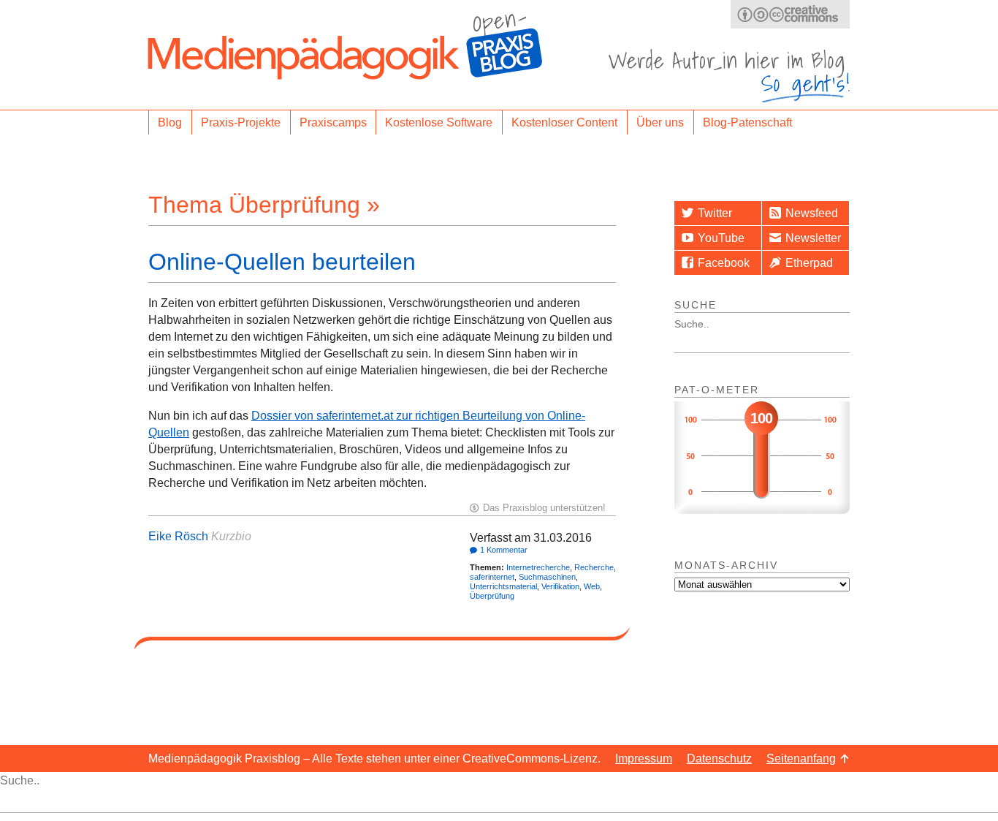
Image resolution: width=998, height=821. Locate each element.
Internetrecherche (538, 567)
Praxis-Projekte (241, 122)
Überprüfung (492, 595)
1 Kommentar (503, 549)
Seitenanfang (801, 758)
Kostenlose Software (438, 122)
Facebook (724, 263)
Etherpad (809, 263)
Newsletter (813, 238)
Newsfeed (811, 213)
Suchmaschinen (547, 576)
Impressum (643, 758)
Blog (170, 122)
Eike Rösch (178, 536)
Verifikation (560, 586)
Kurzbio (231, 536)
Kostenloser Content (564, 122)
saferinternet (492, 576)
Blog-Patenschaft (747, 122)
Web (592, 586)
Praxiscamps (333, 122)
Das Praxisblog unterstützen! (544, 507)
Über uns (660, 122)
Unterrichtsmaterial (503, 586)
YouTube (721, 238)
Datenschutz (719, 758)
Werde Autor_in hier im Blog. (729, 75)
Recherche (594, 567)
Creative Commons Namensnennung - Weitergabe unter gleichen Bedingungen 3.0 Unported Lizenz (790, 14)
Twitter (715, 213)
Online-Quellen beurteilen (282, 262)
